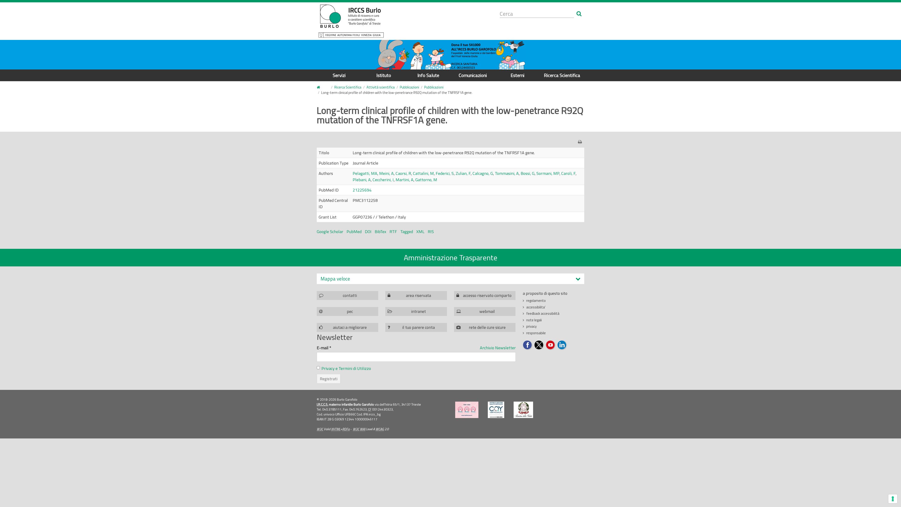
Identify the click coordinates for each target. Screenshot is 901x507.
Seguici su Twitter (539, 345)
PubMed (354, 231)
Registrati (328, 379)
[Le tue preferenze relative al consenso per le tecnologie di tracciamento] (892, 498)
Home (321, 87)
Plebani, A (362, 180)
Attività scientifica (381, 87)
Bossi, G (527, 173)
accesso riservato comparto (487, 295)
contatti (350, 295)
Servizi (339, 75)
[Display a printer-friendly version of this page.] (581, 142)
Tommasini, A (507, 173)
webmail (487, 311)
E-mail (324, 348)
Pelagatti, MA (365, 173)
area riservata (418, 295)
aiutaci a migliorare (350, 327)
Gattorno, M (426, 180)
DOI (368, 231)
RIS (431, 231)
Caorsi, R (403, 173)
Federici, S (445, 173)
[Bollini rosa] (466, 410)
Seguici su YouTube (550, 345)
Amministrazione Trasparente (450, 257)
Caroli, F (568, 173)
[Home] (351, 21)
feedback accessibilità (542, 313)
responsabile (536, 333)
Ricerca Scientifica (562, 75)
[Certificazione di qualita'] (496, 410)
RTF (393, 231)
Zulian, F (463, 173)
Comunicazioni (473, 75)
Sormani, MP (547, 173)
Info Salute (428, 75)
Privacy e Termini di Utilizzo (346, 368)
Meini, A (386, 173)
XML (420, 231)
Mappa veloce (335, 278)
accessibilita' (536, 307)
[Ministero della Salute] (523, 410)
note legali (534, 320)
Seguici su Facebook (527, 345)
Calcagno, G (483, 173)
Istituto (383, 75)
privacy (531, 326)
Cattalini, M (423, 173)
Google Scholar (330, 231)
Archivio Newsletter (498, 348)
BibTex (380, 231)
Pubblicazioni (409, 87)
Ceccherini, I (383, 180)
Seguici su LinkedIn (562, 345)
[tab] (450, 279)
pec (350, 311)
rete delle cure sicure (487, 327)
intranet (418, 311)
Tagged (406, 231)
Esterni (517, 75)
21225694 (362, 190)
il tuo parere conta (418, 327)
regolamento (536, 300)
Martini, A (404, 180)
